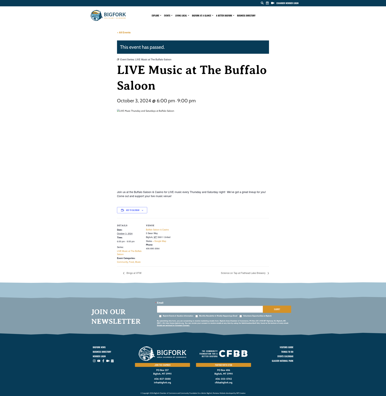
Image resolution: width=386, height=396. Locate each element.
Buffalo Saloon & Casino (157, 229)
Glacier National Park (282, 360)
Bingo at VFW (133, 273)
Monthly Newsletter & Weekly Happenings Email (218, 316)
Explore (155, 15)
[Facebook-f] (103, 360)
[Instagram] (94, 360)
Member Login (99, 356)
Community (122, 261)
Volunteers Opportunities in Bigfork (257, 316)
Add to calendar (132, 210)
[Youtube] (98, 360)
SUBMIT (277, 309)
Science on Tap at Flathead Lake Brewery (243, 273)
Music (138, 261)
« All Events (124, 32)
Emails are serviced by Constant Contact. (173, 325)
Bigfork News (99, 347)
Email (160, 303)
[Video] (107, 360)
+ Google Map (159, 241)
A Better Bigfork (224, 15)
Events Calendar (285, 356)
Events (167, 15)
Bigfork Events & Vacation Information (178, 316)
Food (131, 261)
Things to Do (287, 351)
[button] (262, 3)
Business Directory (246, 15)
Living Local (181, 15)
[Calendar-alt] (112, 360)
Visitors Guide (286, 347)
